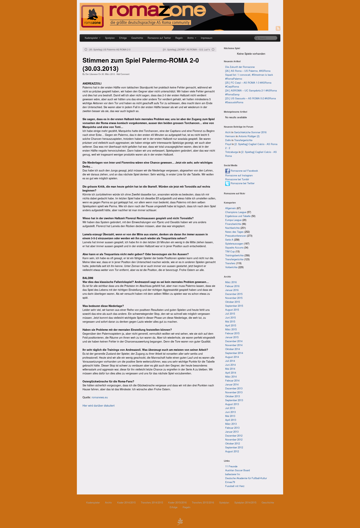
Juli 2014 (230, 361)
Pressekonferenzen (235, 235)
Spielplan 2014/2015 (245, 502)
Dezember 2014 (233, 341)
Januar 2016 (231, 290)
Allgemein (230, 208)
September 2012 (234, 447)
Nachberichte (232, 228)
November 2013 (233, 392)
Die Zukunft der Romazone (240, 67)
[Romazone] (180, 17)
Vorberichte (231, 267)
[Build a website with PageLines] (180, 521)
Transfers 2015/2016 (203, 502)
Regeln (179, 38)
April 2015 (230, 325)
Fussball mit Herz (234, 486)
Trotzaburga (231, 152)
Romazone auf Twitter (159, 38)
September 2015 (234, 305)
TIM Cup (230, 251)
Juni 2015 (230, 317)
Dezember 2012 (233, 435)
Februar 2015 (232, 333)
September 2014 (234, 353)
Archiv (190, 38)
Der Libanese (92, 74)
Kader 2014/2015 (126, 502)
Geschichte (137, 38)
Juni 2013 (230, 412)
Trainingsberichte (234, 255)
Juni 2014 (230, 364)
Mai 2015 (230, 321)
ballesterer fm (232, 474)
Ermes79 (230, 482)
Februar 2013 (232, 427)
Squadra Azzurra (234, 247)
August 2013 (232, 404)
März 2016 (231, 282)
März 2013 (231, 424)
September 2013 (234, 400)
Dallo (228, 140)
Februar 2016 (232, 286)
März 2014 (231, 376)
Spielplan (110, 38)
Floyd (228, 144)
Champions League (235, 212)
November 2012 (233, 439)
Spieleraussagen (234, 243)
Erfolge (123, 38)
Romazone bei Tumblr (237, 179)
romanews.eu (100, 397)
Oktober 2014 (232, 349)
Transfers (230, 263)
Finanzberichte (233, 224)
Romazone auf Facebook (244, 170)
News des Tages (234, 231)
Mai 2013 (230, 416)
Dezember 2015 (233, 294)
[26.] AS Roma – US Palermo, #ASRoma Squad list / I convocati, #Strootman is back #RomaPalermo (249, 74)
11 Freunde (231, 466)
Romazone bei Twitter (242, 183)
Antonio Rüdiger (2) (249, 136)
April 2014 (230, 372)
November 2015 (233, 298)
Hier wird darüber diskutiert (98, 405)
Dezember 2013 (233, 388)
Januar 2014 (231, 384)
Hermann (230, 136)
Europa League (233, 220)
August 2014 (232, 357)
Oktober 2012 (232, 443)
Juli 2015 (230, 313)
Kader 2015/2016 (177, 502)
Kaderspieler (91, 38)
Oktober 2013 (232, 396)
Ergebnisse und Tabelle (237, 216)
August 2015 (232, 309)
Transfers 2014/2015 (152, 502)
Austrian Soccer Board (237, 470)
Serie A (229, 239)
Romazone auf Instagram (239, 175)
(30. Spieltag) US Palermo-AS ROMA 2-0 (109, 49)
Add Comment (122, 74)
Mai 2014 (230, 368)
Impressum (206, 38)
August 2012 (232, 451)
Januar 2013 (231, 431)
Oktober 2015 (232, 302)
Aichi (228, 132)
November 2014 (233, 345)
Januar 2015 (231, 337)
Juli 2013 (230, 408)
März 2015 (231, 329)
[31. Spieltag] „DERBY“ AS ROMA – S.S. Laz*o (186, 49)
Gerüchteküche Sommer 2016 (250, 132)
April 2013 (230, 420)
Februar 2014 (232, 380)
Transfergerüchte (243, 140)
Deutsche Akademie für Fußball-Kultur (246, 478)
